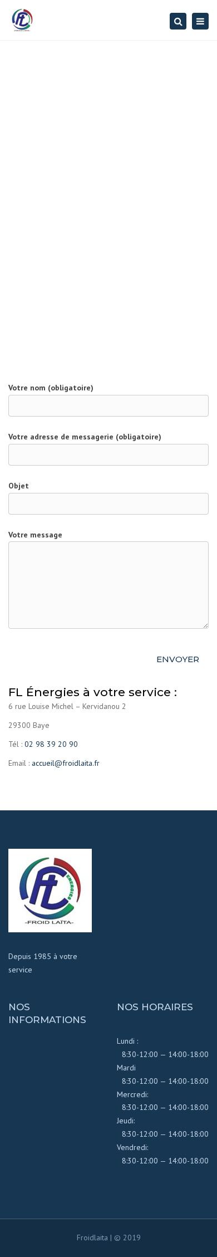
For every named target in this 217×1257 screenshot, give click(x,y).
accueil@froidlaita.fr (66, 763)
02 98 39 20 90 (51, 744)
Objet (18, 486)
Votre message (35, 535)
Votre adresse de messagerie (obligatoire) (84, 437)
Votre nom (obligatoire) (50, 388)
